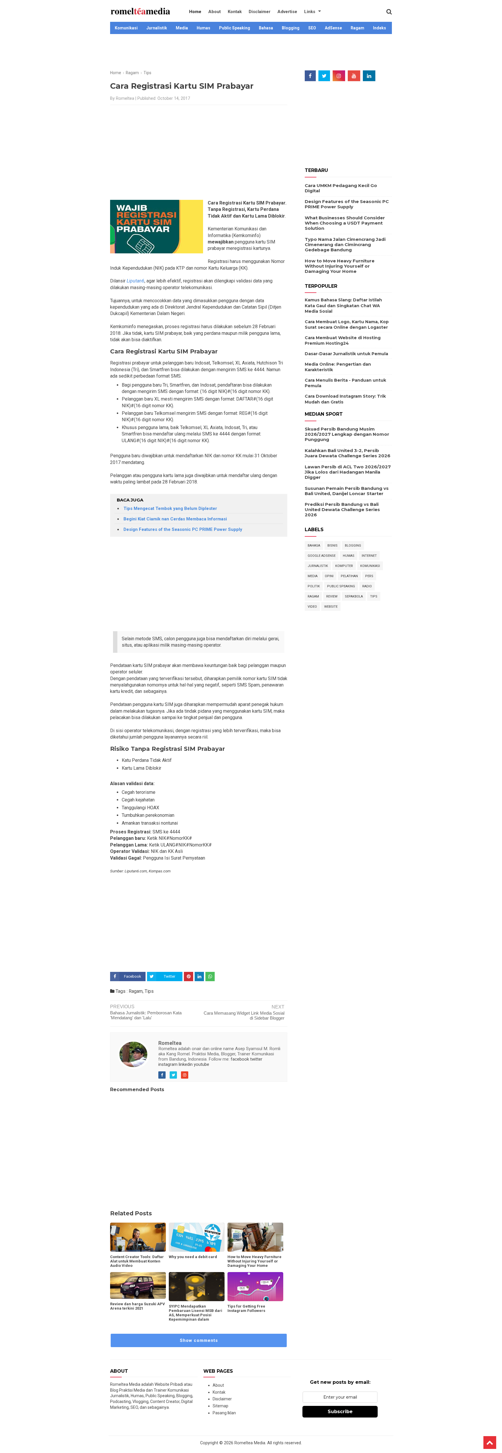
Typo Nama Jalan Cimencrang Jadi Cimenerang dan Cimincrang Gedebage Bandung (345, 244)
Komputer (344, 566)
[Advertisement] (251, 53)
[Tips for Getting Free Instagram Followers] (255, 1286)
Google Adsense (322, 556)
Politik (314, 586)
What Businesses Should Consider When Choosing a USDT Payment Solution (345, 223)
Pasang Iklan (224, 1413)
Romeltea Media (249, 1442)
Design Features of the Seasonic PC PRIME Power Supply (182, 529)
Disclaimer (259, 11)
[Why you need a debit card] (197, 1237)
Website (331, 607)
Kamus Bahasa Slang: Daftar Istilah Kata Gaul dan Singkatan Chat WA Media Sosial (343, 305)
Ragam (357, 28)
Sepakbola (354, 596)
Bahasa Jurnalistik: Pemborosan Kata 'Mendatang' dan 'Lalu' (146, 1015)
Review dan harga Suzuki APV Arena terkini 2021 (137, 1306)
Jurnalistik (156, 28)
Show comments (199, 1340)
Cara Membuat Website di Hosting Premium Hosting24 (343, 340)
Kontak (235, 11)
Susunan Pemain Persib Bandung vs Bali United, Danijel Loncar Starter (347, 490)
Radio (367, 586)
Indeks (379, 28)
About (214, 11)
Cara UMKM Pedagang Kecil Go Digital (341, 188)
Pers (369, 576)
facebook (240, 1059)
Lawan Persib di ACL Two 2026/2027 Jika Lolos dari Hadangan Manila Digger (348, 472)
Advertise (287, 11)
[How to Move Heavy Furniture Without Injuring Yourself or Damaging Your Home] (255, 1237)
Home (195, 11)
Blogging (291, 28)
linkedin (186, 1064)
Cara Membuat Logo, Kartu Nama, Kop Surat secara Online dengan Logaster (347, 324)
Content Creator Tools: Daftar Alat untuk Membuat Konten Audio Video (137, 1261)
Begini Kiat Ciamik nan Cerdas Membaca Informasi (175, 519)
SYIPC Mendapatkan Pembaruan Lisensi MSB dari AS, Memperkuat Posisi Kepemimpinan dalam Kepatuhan (195, 1315)
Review (332, 596)
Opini (329, 576)
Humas (203, 28)
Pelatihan (349, 576)
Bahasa (266, 28)
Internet (369, 556)
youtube (201, 1064)
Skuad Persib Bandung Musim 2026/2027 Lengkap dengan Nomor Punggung (347, 434)
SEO (312, 28)
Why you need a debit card (193, 1257)
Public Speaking (234, 28)
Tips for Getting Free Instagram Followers (246, 1308)
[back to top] (489, 1442)
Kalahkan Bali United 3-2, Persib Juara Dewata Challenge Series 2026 (347, 453)
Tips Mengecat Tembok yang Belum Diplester (170, 508)
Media (182, 28)
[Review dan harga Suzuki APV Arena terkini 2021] (138, 1285)
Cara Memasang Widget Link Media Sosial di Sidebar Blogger (244, 1015)
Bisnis (332, 545)
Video (312, 607)
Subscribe (340, 1411)
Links (309, 11)
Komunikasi (126, 28)
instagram (168, 1064)
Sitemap (220, 1406)
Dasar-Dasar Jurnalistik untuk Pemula (346, 353)
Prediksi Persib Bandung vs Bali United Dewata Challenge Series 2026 (342, 509)
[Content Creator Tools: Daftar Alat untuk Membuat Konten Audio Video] (138, 1237)
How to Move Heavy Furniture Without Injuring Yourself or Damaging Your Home (254, 1261)
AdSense (333, 28)
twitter (256, 1059)
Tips (149, 991)
